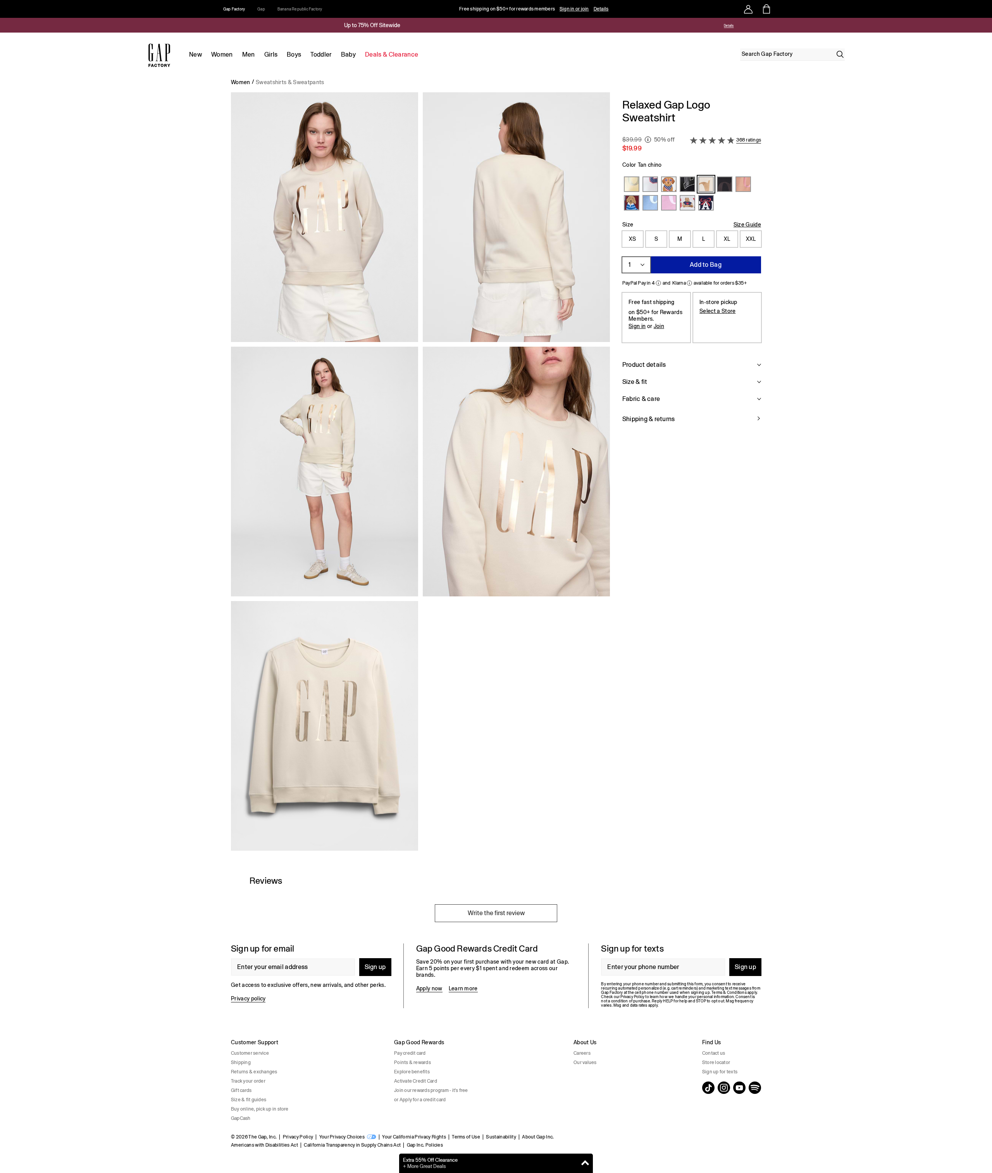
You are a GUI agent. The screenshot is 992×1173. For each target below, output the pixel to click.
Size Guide (747, 224)
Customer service (250, 1053)
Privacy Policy (298, 1137)
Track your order (248, 1081)
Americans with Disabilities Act (264, 1145)
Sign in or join (574, 9)
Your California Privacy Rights (414, 1137)
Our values (585, 1062)
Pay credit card (410, 1053)
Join (659, 326)
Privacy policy (248, 998)
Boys (294, 54)
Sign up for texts (719, 1072)
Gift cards (241, 1090)
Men (248, 54)
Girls (271, 54)
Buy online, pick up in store (260, 1109)
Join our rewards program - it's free (431, 1090)
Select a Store (717, 311)
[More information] (648, 139)
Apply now (429, 988)
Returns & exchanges (254, 1072)
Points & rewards (412, 1062)
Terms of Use (466, 1137)
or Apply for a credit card (420, 1099)
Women (222, 54)
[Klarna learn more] (689, 283)
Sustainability (501, 1137)
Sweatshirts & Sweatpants (290, 82)
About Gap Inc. (538, 1137)
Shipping (241, 1062)
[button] (420, 474)
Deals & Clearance (391, 54)
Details (601, 9)
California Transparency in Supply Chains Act (352, 1145)
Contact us (713, 1053)
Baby (348, 54)
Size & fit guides (248, 1099)
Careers (582, 1053)
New (195, 54)
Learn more (463, 988)
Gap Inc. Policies (425, 1145)
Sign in (637, 326)
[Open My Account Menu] (748, 9)
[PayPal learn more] (658, 283)
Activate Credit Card (415, 1081)
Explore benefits (412, 1072)
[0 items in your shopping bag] (766, 9)
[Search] (840, 54)
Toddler (320, 54)
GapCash (241, 1118)
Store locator (716, 1062)
